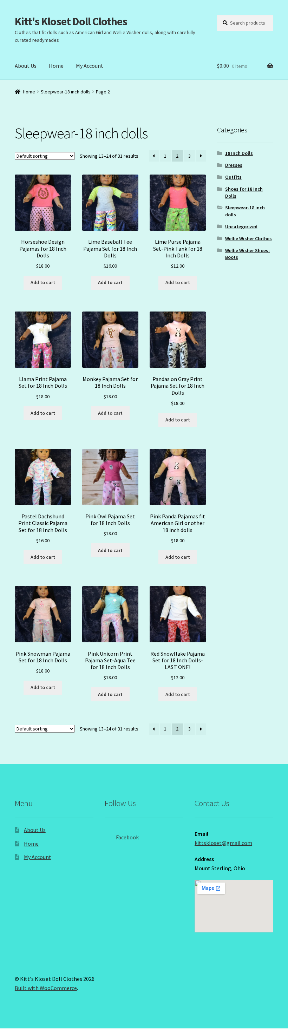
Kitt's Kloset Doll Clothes (71, 21)
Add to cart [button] (43, 282)
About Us (26, 65)
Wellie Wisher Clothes (248, 238)
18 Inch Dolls (239, 153)
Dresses (233, 165)
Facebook (127, 837)
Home (56, 65)
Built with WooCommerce (46, 987)
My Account (89, 65)
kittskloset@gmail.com (223, 842)
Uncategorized (241, 226)
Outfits (233, 177)
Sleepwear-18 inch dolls (66, 92)
